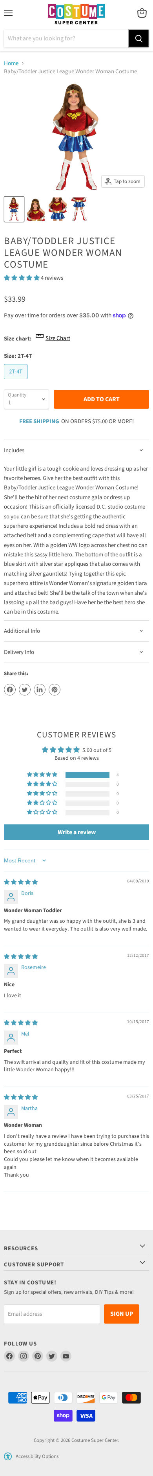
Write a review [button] (77, 832)
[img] (21, 882)
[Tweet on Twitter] (25, 689)
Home (11, 63)
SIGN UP (121, 1313)
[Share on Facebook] (10, 689)
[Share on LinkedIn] (40, 689)
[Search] (138, 38)
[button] (22, 278)
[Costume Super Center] (76, 14)
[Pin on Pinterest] (54, 689)
